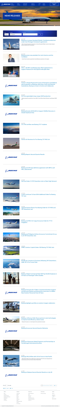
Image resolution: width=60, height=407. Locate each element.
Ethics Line (29, 395)
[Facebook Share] (5, 388)
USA (56, 1)
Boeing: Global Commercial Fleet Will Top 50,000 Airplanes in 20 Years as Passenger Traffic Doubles (39, 274)
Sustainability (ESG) (19, 401)
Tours (29, 394)
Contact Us (29, 400)
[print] (10, 388)
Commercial (18, 393)
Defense (18, 394)
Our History (5, 400)
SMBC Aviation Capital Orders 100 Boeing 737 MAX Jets (37, 247)
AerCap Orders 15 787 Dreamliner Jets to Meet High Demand (39, 181)
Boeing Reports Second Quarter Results (33, 154)
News (4, 393)
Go (40, 34)
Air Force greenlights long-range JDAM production (36, 96)
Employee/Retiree (6, 395)
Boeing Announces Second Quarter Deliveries (34, 328)
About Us (39, 4)
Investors (5, 394)
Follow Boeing (44, 4)
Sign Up (53, 393)
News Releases (12, 4)
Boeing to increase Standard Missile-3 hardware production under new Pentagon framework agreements (38, 41)
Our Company (18, 403)
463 (54, 385)
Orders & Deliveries (33, 4)
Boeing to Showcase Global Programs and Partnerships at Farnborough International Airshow (38, 342)
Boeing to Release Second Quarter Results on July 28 (36, 372)
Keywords (24, 32)
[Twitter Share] (9, 388)
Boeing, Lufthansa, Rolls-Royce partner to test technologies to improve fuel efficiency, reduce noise (38, 318)
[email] (4, 388)
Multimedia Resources (24, 4)
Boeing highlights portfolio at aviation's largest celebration (38, 303)
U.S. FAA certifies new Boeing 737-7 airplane (34, 124)
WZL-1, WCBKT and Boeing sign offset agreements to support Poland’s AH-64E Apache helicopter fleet (36, 68)
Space (17, 395)
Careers (18, 402)
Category (11, 32)
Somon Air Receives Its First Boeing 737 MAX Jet (35, 139)
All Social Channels (43, 393)
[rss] (12, 388)
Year (5, 32)
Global (17, 400)
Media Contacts (18, 4)
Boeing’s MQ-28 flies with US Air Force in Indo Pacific (36, 356)
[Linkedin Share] (7, 388)
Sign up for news (54, 4)
